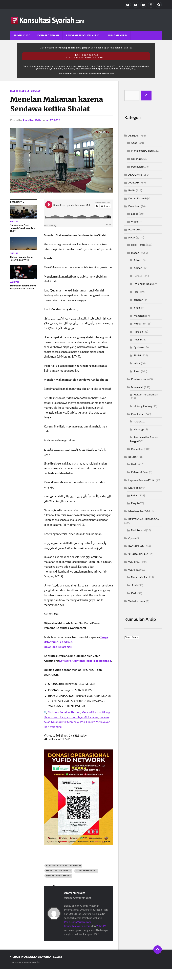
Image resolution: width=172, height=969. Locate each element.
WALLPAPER (136, 561)
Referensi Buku (139, 472)
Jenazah (138, 299)
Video (134, 221)
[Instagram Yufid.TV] (151, 5)
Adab (134, 142)
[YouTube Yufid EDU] (136, 5)
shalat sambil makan (58, 876)
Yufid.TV (101, 925)
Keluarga (139, 429)
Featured (133, 229)
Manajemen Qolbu (142, 150)
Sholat (35, 91)
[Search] (159, 5)
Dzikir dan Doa (142, 283)
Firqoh (135, 503)
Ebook (134, 213)
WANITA (133, 570)
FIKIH (131, 237)
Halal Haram (19, 91)
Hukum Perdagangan (146, 394)
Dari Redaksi (138, 530)
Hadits (135, 464)
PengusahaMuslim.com (77, 921)
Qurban (138, 347)
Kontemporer (139, 379)
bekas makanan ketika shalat (63, 866)
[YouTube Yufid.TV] (128, 5)
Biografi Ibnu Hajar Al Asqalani (79, 717)
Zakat (137, 371)
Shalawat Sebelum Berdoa (64, 712)
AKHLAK (133, 135)
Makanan (139, 315)
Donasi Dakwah (48, 35)
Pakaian (138, 331)
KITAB (132, 457)
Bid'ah (134, 495)
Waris (137, 363)
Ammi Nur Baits (32, 120)
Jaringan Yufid (116, 35)
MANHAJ (134, 488)
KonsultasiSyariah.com (77, 925)
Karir (134, 593)
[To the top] (157, 949)
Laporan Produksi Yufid (82, 35)
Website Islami (136, 601)
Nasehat (136, 158)
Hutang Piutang (143, 406)
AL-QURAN (135, 174)
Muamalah (137, 387)
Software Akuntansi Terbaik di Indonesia (85, 660)
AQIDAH (133, 182)
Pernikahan (137, 414)
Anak (137, 421)
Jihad (137, 307)
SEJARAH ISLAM (138, 554)
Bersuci (138, 275)
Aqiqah (138, 267)
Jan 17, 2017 (52, 120)
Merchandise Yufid (139, 511)
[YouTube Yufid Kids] (143, 5)
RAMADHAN (136, 546)
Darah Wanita (139, 577)
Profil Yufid (22, 35)
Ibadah (135, 252)
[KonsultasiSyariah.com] (86, 20)
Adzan (137, 259)
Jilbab (134, 585)
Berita (131, 190)
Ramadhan (137, 448)
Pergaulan (137, 166)
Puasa (137, 339)
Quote (132, 538)
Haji (136, 291)
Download (134, 206)
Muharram (140, 323)
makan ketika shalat (58, 871)
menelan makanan (86, 871)
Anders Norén (31, 962)
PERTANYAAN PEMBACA (143, 519)
